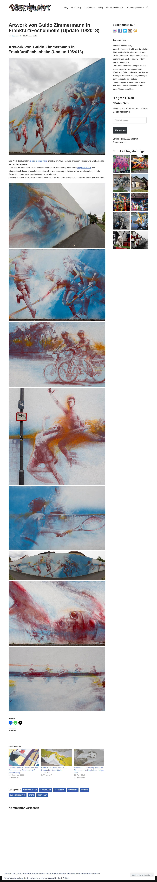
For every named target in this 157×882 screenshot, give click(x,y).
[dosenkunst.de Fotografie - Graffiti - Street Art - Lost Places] (30, 7)
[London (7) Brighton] (121, 240)
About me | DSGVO (135, 8)
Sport (31, 795)
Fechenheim (59, 790)
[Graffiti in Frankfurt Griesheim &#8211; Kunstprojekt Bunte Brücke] (56, 757)
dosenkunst (16, 36)
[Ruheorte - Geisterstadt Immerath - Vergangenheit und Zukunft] (140, 183)
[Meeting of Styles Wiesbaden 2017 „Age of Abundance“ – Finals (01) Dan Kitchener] (121, 202)
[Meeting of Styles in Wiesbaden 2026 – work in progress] (140, 221)
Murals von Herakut (114, 8)
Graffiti (84, 790)
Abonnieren (120, 130)
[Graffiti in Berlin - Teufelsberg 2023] (140, 202)
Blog (66, 8)
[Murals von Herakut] (121, 221)
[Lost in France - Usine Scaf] (121, 183)
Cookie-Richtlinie (63, 878)
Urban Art (42, 795)
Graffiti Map (76, 8)
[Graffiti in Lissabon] (140, 164)
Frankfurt (72, 790)
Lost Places (90, 8)
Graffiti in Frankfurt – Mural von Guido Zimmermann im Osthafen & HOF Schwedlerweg (23, 770)
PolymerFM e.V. (84, 168)
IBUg (100, 8)
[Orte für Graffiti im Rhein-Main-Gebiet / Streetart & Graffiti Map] (121, 164)
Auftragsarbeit (30, 790)
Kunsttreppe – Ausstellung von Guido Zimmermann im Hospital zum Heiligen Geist (89, 770)
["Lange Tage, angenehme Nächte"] (140, 240)
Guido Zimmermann (38, 161)
